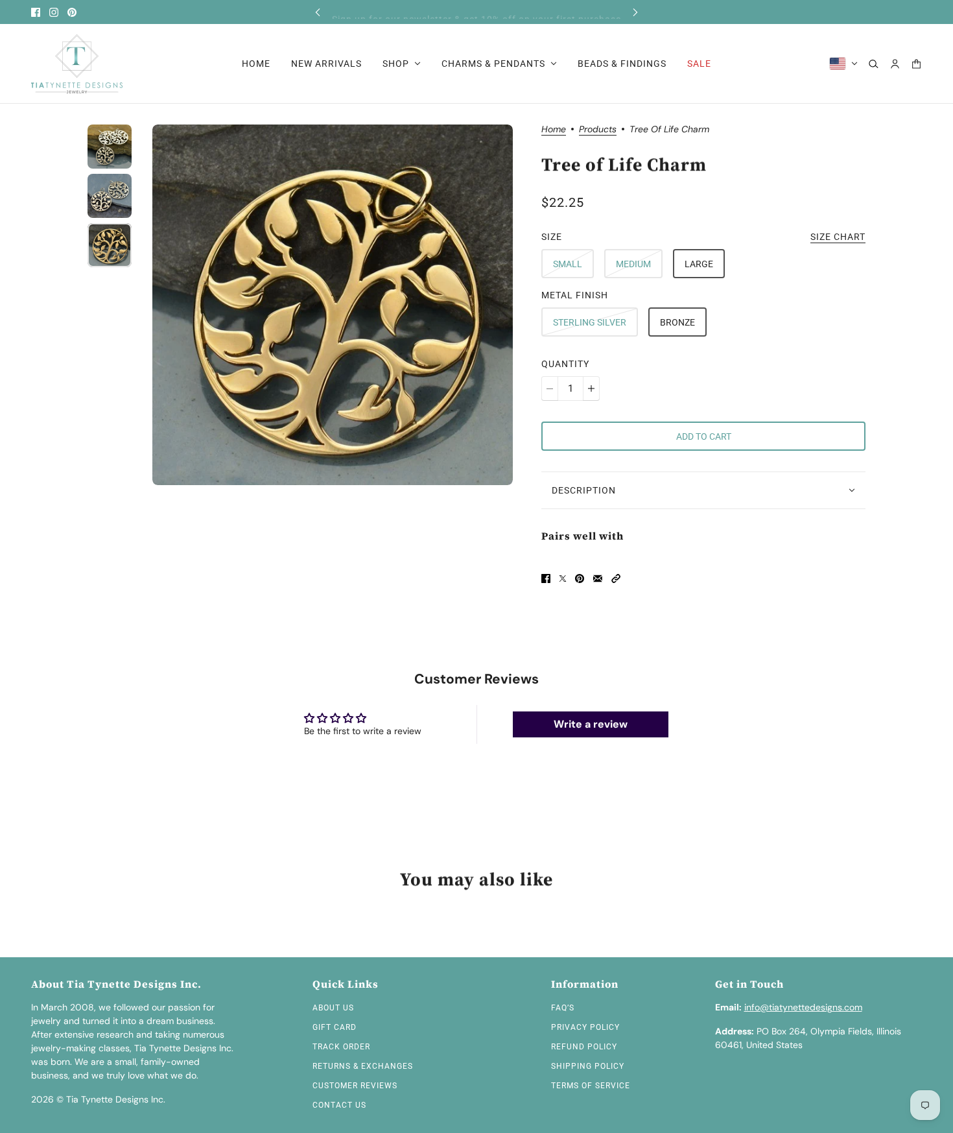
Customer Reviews (354, 1085)
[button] (616, 578)
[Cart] (916, 63)
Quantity (565, 364)
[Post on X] (563, 578)
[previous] (318, 12)
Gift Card (334, 1027)
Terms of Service (590, 1085)
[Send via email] (598, 578)
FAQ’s (562, 1007)
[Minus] (549, 388)
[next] (635, 12)
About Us (333, 1007)
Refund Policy (584, 1046)
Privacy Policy (585, 1027)
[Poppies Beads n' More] (77, 63)
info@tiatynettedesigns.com (803, 1007)
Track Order (341, 1046)
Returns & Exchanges (362, 1066)
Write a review (591, 724)
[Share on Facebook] (546, 578)
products (598, 130)
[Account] (894, 63)
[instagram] (54, 12)
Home (553, 130)
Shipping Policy (587, 1066)
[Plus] (591, 388)
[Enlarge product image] (332, 305)
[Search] (873, 63)
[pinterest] (72, 12)
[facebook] (36, 12)
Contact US (339, 1105)
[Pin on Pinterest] (579, 578)
